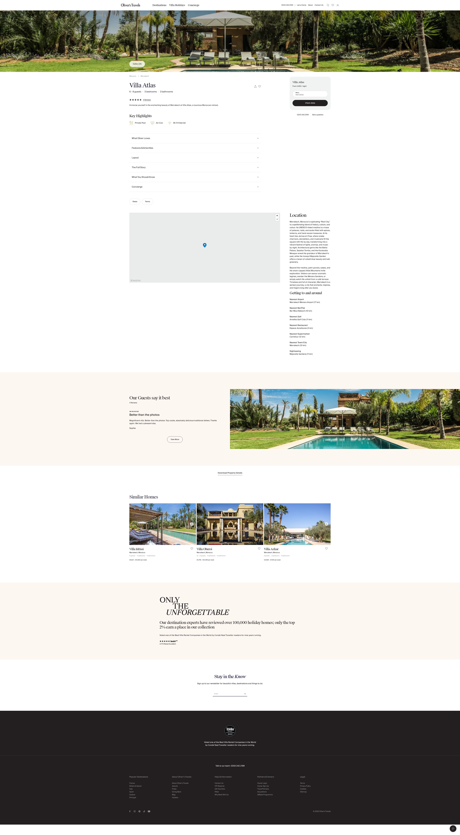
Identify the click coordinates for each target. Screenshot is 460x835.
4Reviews (147, 100)
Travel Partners (263, 789)
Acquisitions (262, 791)
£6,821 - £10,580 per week (138, 560)
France (132, 783)
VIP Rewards (219, 786)
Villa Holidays (177, 5)
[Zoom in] (277, 215)
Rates (135, 201)
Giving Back (176, 791)
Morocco (132, 76)
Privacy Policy (305, 786)
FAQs (217, 791)
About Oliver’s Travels (180, 783)
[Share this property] (255, 86)
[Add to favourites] (259, 86)
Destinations (159, 5)
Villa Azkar (271, 549)
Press (174, 789)
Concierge (193, 5)
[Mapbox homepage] (135, 280)
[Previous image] (133, 524)
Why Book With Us (221, 794)
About (310, 5)
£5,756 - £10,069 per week (205, 560)
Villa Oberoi (204, 549)
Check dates (310, 103)
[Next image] (192, 524)
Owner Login (262, 783)
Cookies (303, 789)
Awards (175, 786)
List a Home (301, 5)
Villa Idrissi (136, 549)
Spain (131, 791)
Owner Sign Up (263, 786)
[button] (453, 828)
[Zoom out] (277, 219)
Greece (132, 794)
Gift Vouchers (220, 789)
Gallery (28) (137, 64)
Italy (131, 789)
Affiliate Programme (265, 794)
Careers (175, 797)
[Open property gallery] (230, 36)
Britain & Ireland (135, 786)
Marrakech (145, 76)
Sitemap (303, 791)
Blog (173, 794)
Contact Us (319, 5)
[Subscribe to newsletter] (244, 693)
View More (175, 439)
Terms (147, 201)
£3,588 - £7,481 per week (272, 560)
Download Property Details (230, 473)
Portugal (132, 797)
